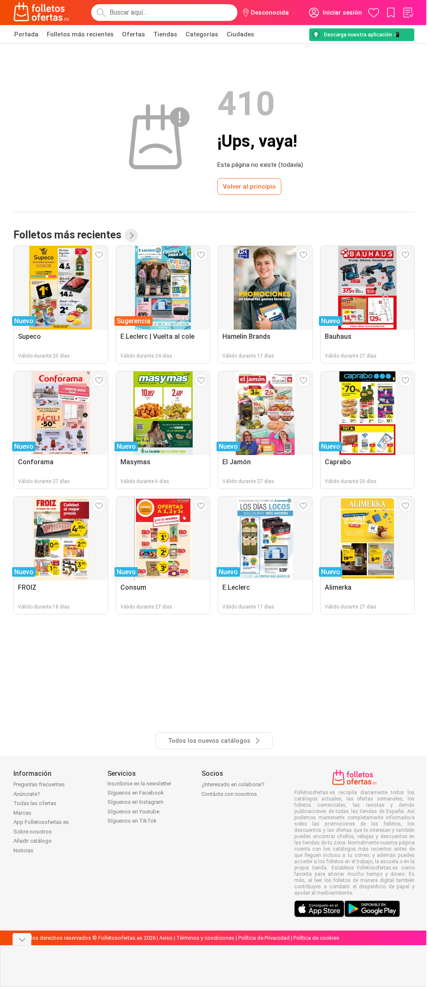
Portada (26, 34)
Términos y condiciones (205, 938)
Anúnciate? (26, 794)
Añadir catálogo (32, 841)
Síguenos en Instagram (135, 802)
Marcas (22, 813)
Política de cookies (316, 938)
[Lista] (408, 12)
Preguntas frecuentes (39, 784)
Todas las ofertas (34, 803)
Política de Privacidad (264, 938)
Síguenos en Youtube (133, 811)
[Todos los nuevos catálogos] (131, 235)
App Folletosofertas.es (41, 822)
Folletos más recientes (80, 34)
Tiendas (165, 34)
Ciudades (240, 34)
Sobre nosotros (32, 831)
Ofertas (133, 34)
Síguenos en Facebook (135, 793)
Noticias (23, 850)
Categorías (202, 34)
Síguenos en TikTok (132, 821)
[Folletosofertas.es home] (41, 12)
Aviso (166, 938)
